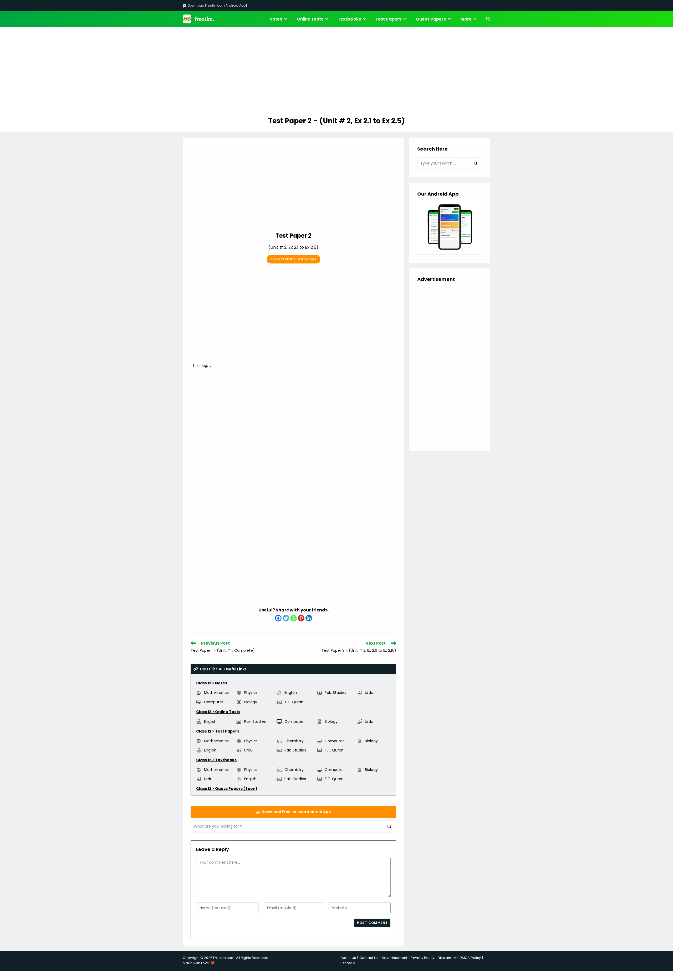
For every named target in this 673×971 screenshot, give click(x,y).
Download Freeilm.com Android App (216, 5)
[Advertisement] (336, 72)
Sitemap (347, 962)
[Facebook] (278, 618)
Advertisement (394, 957)
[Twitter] (286, 618)
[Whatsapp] (293, 618)
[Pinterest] (301, 618)
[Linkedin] (308, 618)
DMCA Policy (470, 957)
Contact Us (368, 957)
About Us (348, 957)
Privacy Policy (422, 957)
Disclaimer (447, 957)
